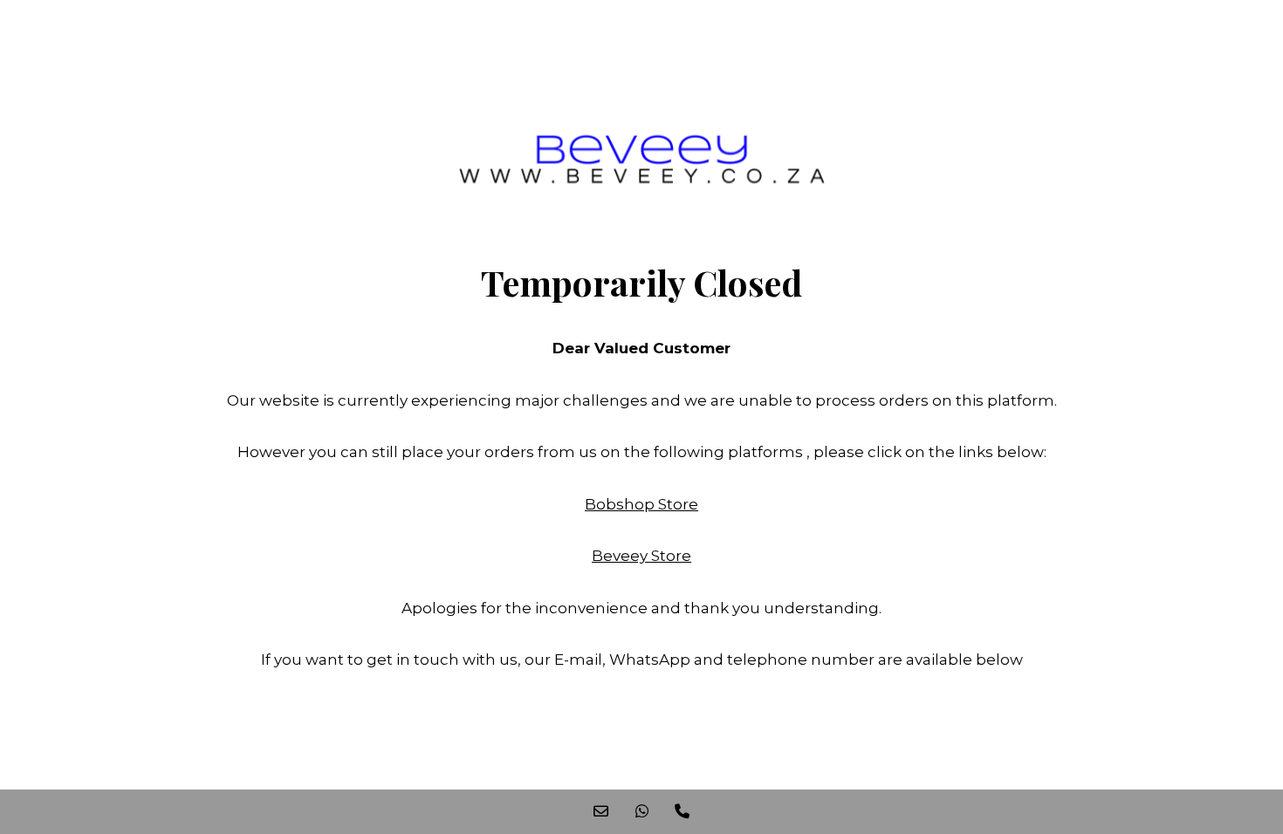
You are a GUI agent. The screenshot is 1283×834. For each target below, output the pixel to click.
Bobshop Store (641, 504)
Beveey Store (641, 555)
